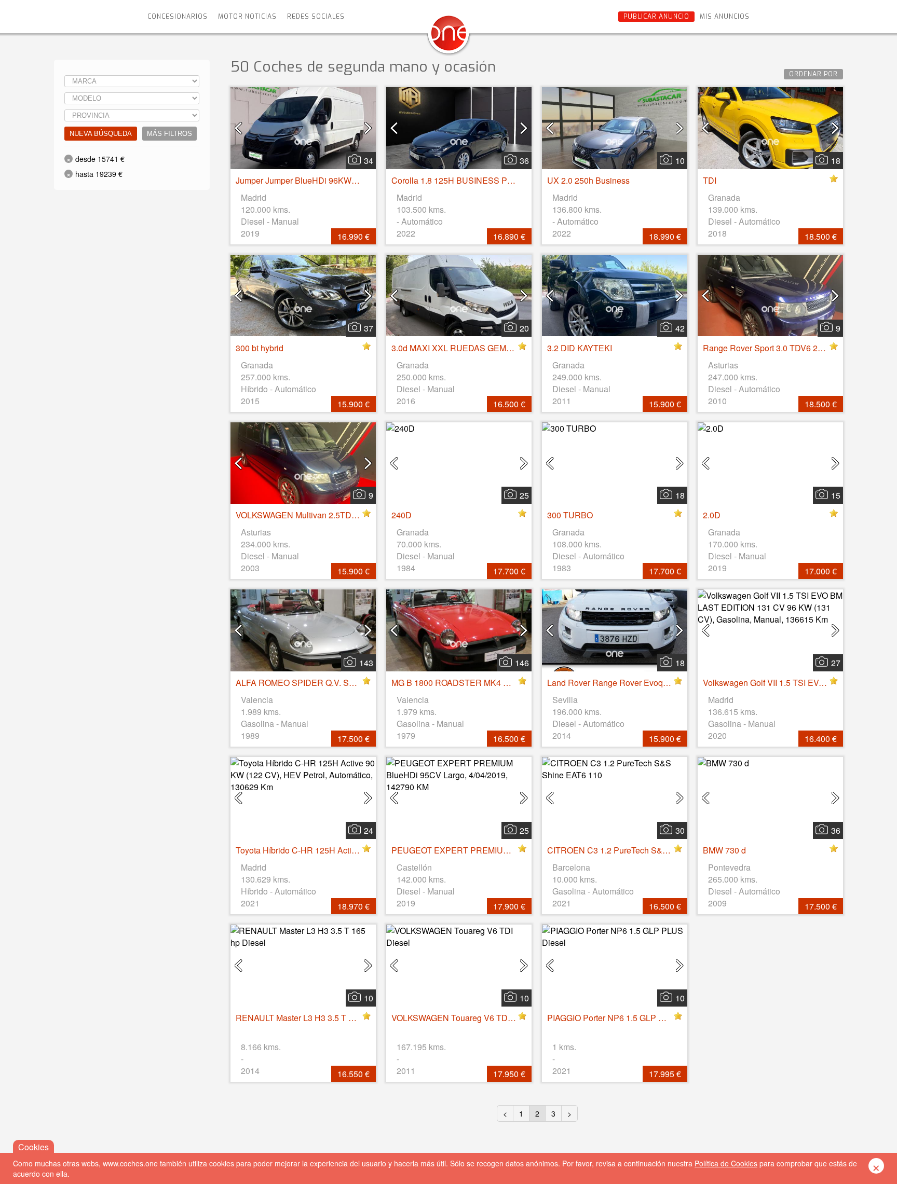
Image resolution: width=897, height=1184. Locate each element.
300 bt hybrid (259, 348)
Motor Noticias (247, 16)
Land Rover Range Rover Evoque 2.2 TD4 (625, 683)
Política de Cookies (726, 1163)
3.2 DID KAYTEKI (579, 348)
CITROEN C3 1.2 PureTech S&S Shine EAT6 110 (638, 850)
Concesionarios (177, 16)
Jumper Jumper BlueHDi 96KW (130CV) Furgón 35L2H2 (340, 180)
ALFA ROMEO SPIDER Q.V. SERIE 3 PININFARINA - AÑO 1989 (356, 683)
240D (401, 515)
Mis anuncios (725, 16)
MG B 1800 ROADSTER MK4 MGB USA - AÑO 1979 (489, 683)
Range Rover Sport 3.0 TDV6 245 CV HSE (782, 348)
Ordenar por (813, 74)
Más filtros (169, 133)
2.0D (712, 515)
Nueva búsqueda (101, 133)
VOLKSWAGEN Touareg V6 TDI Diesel (463, 1018)
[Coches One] (448, 37)
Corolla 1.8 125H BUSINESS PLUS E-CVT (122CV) (487, 180)
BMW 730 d (724, 850)
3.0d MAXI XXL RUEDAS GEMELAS (459, 348)
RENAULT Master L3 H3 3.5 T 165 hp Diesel (318, 1018)
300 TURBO (570, 515)
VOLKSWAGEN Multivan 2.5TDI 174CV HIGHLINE (329, 515)
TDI (709, 180)
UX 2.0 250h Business (588, 180)
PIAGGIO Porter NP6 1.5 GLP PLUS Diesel (626, 1018)
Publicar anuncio (656, 16)
